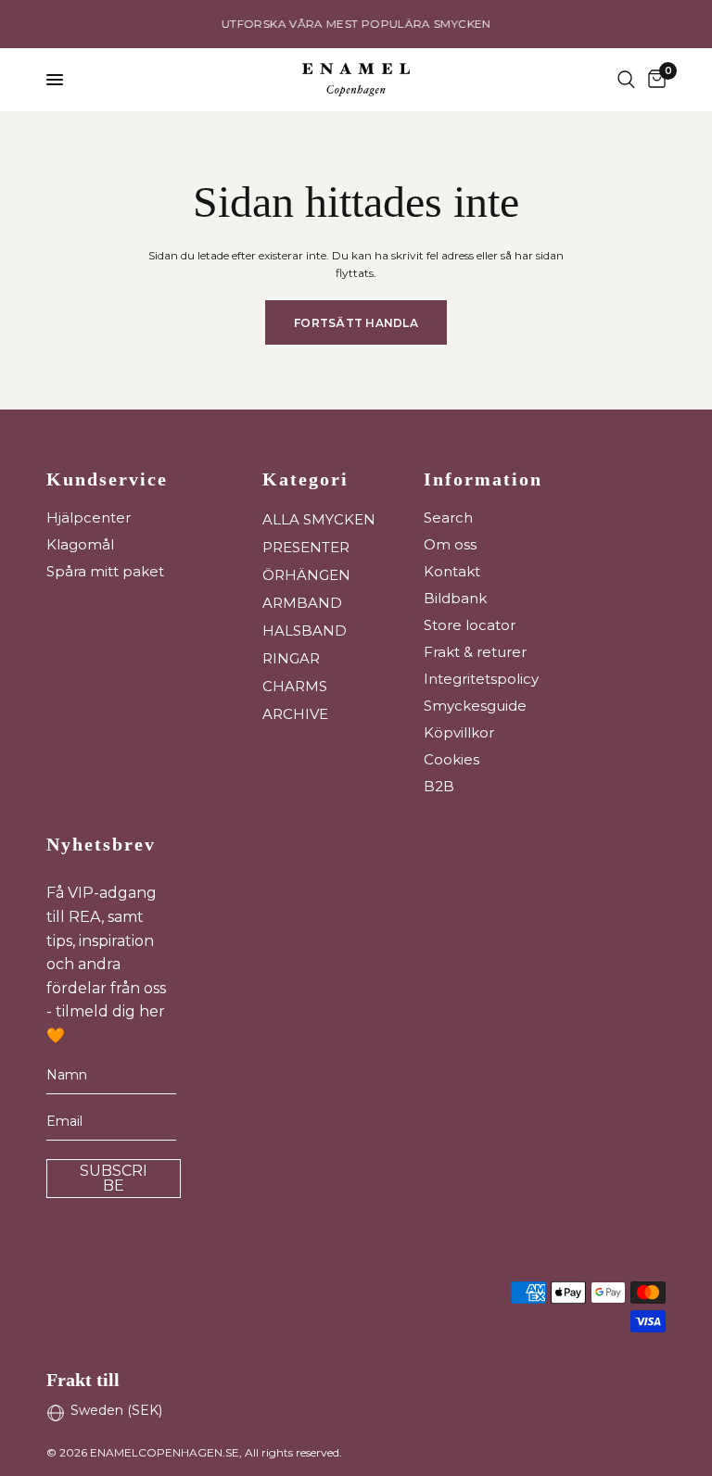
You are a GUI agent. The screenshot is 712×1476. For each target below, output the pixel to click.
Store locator (469, 625)
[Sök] (626, 79)
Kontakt (452, 571)
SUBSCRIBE (113, 1178)
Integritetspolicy (481, 679)
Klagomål (80, 544)
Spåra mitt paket (105, 571)
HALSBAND (304, 630)
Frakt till (83, 1379)
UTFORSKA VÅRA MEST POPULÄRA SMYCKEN (356, 24)
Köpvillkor (459, 732)
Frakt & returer (475, 652)
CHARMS (294, 686)
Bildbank (455, 598)
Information (483, 479)
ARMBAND (302, 603)
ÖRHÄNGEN (306, 575)
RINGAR (291, 658)
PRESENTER (306, 547)
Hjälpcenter (88, 517)
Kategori (305, 479)
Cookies (451, 759)
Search (448, 517)
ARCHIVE (295, 714)
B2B (439, 786)
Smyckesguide (475, 705)
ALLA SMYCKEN (318, 519)
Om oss (450, 544)
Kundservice (107, 479)
